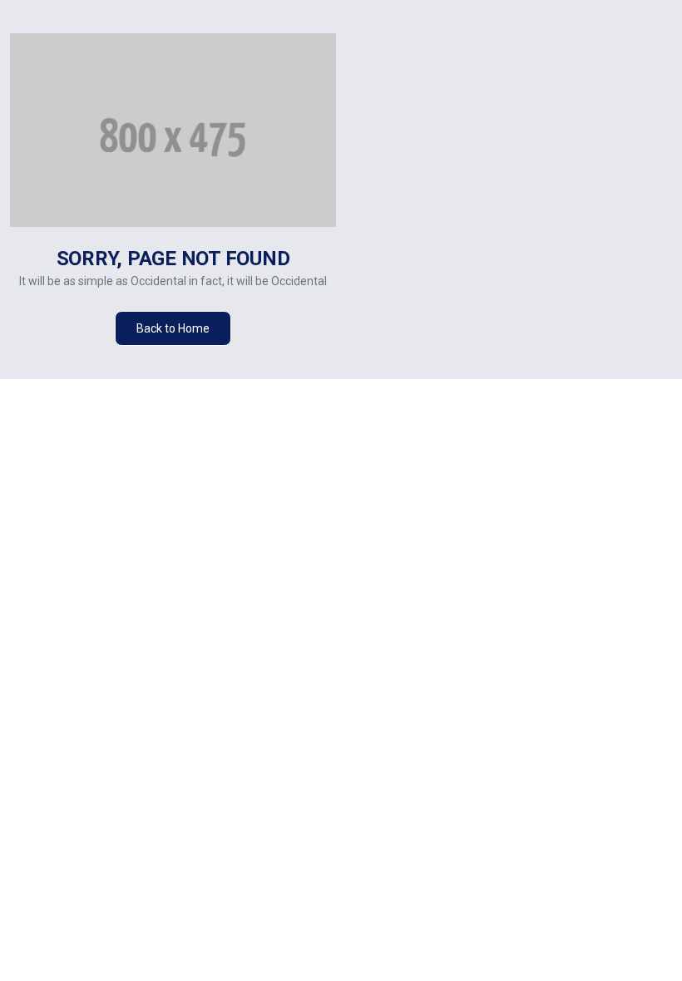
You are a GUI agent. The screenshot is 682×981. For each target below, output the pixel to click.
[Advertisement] (514, 206)
